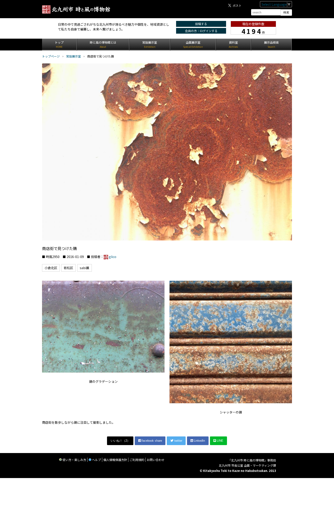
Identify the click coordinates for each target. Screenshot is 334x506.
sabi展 (84, 268)
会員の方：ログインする (201, 31)
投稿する (201, 24)
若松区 (68, 268)
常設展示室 (73, 56)
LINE (219, 440)
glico (112, 256)
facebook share (151, 440)
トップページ (51, 56)
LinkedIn (199, 440)
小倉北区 (51, 268)
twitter (177, 440)
